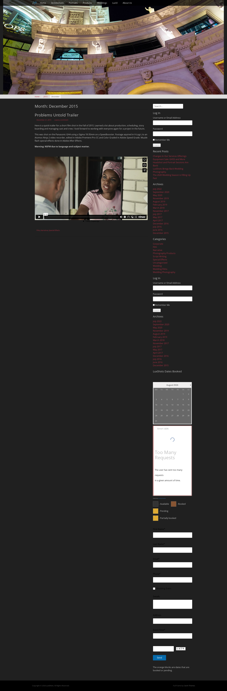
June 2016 (157, 229)
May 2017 (157, 217)
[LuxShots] (34, 3)
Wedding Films (160, 269)
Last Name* (159, 544)
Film (38, 230)
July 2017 (157, 214)
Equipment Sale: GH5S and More (169, 159)
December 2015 (161, 233)
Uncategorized (160, 262)
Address (157, 615)
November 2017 (161, 211)
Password (158, 128)
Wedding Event (163, 588)
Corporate (158, 243)
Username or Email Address (167, 117)
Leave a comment (61, 120)
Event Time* (159, 630)
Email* (156, 558)
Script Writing (159, 256)
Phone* (157, 573)
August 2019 (159, 201)
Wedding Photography (164, 272)
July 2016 (157, 226)
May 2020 (157, 195)
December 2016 (161, 223)
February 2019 (160, 204)
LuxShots (49, 685)
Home (43, 2)
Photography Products (164, 253)
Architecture (57, 2)
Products (87, 2)
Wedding (157, 265)
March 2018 (158, 207)
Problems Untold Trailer (56, 115)
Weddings (102, 2)
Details (156, 596)
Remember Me (162, 139)
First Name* (159, 529)
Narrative (44, 230)
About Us (127, 2)
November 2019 (161, 198)
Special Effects (54, 230)
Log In (157, 145)
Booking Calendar (162, 498)
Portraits (73, 2)
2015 (46, 96)
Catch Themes (189, 685)
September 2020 (161, 192)
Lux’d (114, 2)
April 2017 (158, 220)
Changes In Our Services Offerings (170, 156)
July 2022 (157, 188)
